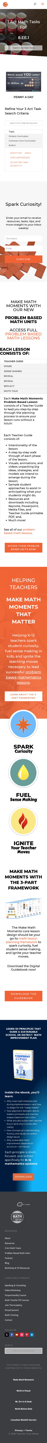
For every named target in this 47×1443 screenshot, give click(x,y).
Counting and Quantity (19, 164)
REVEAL (8, 376)
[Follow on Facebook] (12, 1335)
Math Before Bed (23, 1408)
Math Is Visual (23, 1390)
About (7, 1238)
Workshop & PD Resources (17, 1267)
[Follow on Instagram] (22, 1335)
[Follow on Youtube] (17, 1335)
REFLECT (9, 386)
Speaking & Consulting (15, 1285)
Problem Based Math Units (17, 1253)
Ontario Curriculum (18, 136)
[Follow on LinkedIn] (32, 1335)
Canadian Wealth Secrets (23, 1419)
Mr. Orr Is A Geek (23, 1401)
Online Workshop (13, 1290)
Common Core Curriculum (22, 141)
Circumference (20, 157)
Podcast (9, 1258)
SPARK (8, 366)
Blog (7, 1262)
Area (28, 153)
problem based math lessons (19, 531)
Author (12, 145)
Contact (8, 1320)
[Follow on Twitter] (7, 1335)
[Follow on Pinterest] (27, 1335)
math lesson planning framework (21, 940)
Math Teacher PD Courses (17, 1300)
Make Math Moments (23, 1379)
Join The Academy (13, 1305)
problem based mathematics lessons (23, 677)
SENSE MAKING (13, 371)
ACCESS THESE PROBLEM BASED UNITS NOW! (23, 548)
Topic (12, 131)
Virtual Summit (12, 1310)
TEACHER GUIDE (13, 361)
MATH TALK (11, 391)
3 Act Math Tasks (13, 1248)
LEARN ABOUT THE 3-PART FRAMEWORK (23, 696)
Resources (10, 1243)
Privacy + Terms (23, 1430)
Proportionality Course (15, 1295)
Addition (16, 153)
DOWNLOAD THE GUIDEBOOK (23, 996)
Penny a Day (23, 97)
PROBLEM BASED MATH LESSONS (23, 336)
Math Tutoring (11, 1315)
